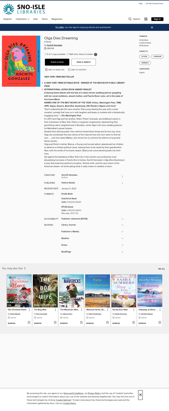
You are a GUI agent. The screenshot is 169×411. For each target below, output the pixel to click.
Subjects (7, 19)
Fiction (144, 57)
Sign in (157, 19)
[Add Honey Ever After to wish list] (133, 322)
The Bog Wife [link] (40, 310)
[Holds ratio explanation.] (95, 54)
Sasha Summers (121, 314)
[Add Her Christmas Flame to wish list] (29, 322)
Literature (157, 57)
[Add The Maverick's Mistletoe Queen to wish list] (81, 322)
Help (140, 4)
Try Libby (59, 27)
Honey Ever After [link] (120, 310)
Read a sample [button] (84, 62)
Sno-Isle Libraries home (154, 4)
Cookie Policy (69, 403)
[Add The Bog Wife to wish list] (55, 322)
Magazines (57, 19)
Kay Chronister (41, 314)
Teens (45, 19)
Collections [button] (22, 19)
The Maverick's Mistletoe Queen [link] (70, 310)
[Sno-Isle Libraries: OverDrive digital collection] (24, 9)
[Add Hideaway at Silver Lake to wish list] (159, 322)
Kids (36, 19)
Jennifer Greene (147, 314)
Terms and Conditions (73, 393)
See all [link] (161, 269)
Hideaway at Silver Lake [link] (149, 310)
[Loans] (146, 19)
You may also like (13, 268)
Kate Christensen (95, 314)
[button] (134, 19)
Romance (145, 63)
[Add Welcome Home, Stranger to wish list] (107, 322)
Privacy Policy (94, 393)
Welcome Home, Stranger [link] (96, 310)
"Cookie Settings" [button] (63, 400)
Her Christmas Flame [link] (17, 310)
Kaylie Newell (15, 314)
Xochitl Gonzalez (54, 45)
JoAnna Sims (67, 314)
